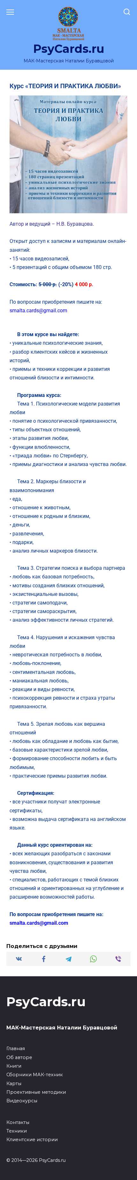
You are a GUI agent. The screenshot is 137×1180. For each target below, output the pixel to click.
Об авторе (19, 1057)
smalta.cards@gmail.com (38, 310)
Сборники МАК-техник (34, 1075)
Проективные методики (36, 1092)
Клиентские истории (32, 1139)
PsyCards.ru (68, 49)
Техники (16, 1131)
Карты (13, 1083)
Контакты (17, 1122)
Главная (15, 1048)
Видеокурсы (21, 1101)
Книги (13, 1066)
